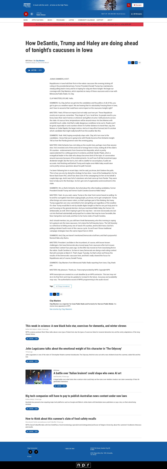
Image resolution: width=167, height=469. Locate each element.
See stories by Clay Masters (61, 309)
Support (100, 20)
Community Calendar (86, 20)
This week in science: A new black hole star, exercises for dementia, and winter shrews (76, 326)
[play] (26, 14)
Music (50, 20)
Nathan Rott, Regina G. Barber (33, 329)
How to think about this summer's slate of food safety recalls (61, 418)
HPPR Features (37, 20)
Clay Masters (40, 61)
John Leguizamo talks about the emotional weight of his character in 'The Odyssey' (74, 348)
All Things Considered (63, 286)
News (26, 20)
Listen (71, 20)
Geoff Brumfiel (57, 376)
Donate (138, 5)
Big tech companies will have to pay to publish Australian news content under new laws (76, 396)
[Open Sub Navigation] (29, 20)
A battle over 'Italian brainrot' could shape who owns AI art (87, 373)
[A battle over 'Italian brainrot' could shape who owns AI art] (39, 377)
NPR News (56, 370)
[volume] (31, 14)
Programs (60, 20)
